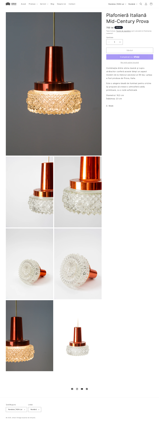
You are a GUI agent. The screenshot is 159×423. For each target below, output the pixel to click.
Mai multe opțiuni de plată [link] (130, 62)
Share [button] (111, 106)
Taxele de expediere (123, 31)
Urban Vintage (17, 417)
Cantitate (109, 37)
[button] (33, 4)
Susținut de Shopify (28, 417)
